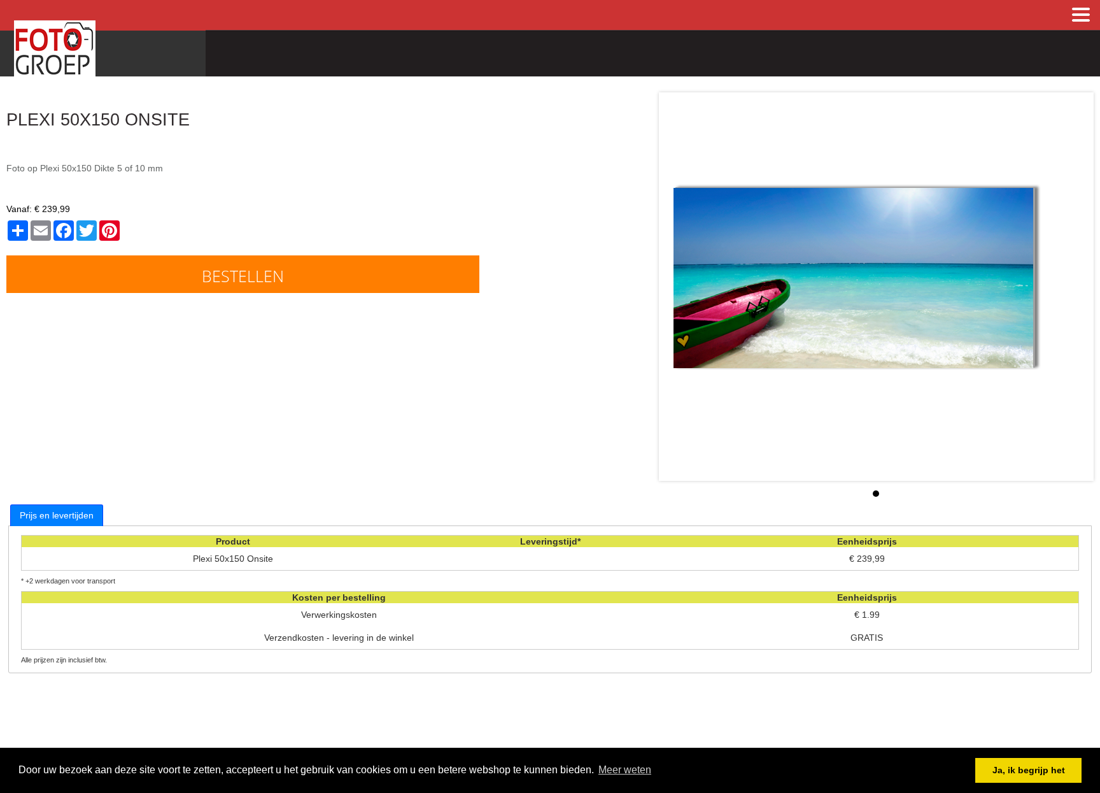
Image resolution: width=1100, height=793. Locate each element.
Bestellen (243, 276)
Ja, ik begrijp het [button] (1028, 770)
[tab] (56, 515)
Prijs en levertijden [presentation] (57, 515)
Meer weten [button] (624, 769)
